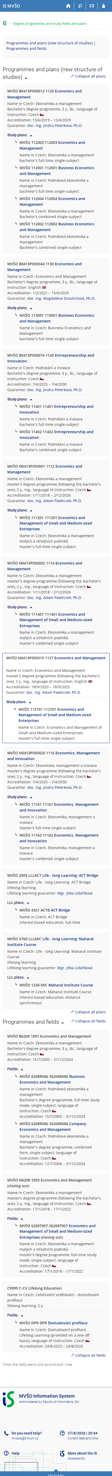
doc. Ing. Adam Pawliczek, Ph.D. (54, 500)
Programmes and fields (26, 48)
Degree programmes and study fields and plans (49, 23)
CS (91, 6)
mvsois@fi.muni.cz (25, 1438)
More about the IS (82, 1453)
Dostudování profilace (68, 1322)
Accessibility (76, 1458)
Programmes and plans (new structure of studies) (49, 42)
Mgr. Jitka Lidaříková (74, 893)
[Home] (68, 6)
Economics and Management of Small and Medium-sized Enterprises (54, 715)
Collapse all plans (90, 76)
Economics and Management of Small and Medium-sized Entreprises (56, 523)
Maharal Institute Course (70, 985)
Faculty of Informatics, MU (61, 1402)
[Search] (80, 6)
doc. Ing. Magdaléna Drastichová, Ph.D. (61, 298)
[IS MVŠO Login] (103, 6)
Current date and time (83, 1438)
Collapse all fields (90, 1021)
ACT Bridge (60, 910)
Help (16, 1453)
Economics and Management (80, 657)
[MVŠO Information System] (5, 23)
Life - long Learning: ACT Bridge (70, 875)
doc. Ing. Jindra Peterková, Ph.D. (55, 125)
